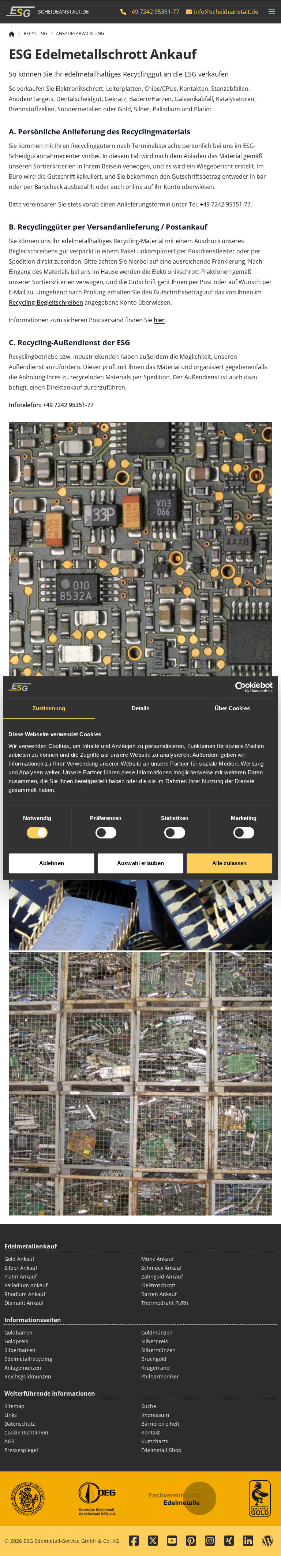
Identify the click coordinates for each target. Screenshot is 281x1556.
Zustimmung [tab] (49, 708)
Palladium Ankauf (26, 1285)
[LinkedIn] (248, 1541)
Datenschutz (19, 1423)
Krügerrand (155, 1367)
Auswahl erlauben (140, 863)
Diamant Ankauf (24, 1302)
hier (159, 320)
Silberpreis (154, 1341)
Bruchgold (153, 1358)
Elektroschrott (158, 1285)
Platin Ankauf (20, 1276)
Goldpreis (16, 1341)
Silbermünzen (158, 1350)
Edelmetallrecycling (28, 1358)
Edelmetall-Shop (161, 1450)
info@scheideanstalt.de (226, 12)
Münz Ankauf (157, 1258)
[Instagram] (210, 1541)
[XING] (229, 1541)
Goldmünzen (157, 1332)
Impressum (155, 1414)
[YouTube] (172, 1541)
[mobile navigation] (272, 12)
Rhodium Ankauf (24, 1294)
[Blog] (268, 1541)
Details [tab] (141, 708)
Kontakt (150, 1432)
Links (10, 1414)
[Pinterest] (191, 1541)
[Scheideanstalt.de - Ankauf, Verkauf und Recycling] (15, 34)
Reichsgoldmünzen (27, 1376)
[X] (153, 1541)
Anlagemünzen (22, 1367)
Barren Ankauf (159, 1294)
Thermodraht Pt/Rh (164, 1302)
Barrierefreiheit (160, 1423)
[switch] (105, 832)
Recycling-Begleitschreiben (46, 302)
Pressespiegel (21, 1450)
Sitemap (14, 1406)
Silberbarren (19, 1350)
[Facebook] (134, 1541)
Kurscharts (154, 1441)
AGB (9, 1441)
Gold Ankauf (19, 1258)
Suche (148, 1406)
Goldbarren (18, 1332)
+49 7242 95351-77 (153, 12)
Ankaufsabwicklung (80, 34)
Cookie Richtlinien (26, 1432)
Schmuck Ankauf (161, 1267)
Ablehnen (51, 863)
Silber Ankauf (20, 1267)
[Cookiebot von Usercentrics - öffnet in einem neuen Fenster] (241, 687)
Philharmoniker (160, 1376)
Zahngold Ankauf (162, 1276)
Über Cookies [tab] (232, 708)
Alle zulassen (229, 863)
